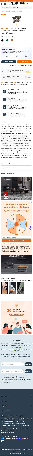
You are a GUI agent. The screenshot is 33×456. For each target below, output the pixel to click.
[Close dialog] (31, 202)
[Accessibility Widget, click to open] (30, 228)
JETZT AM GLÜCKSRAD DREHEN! (16, 240)
